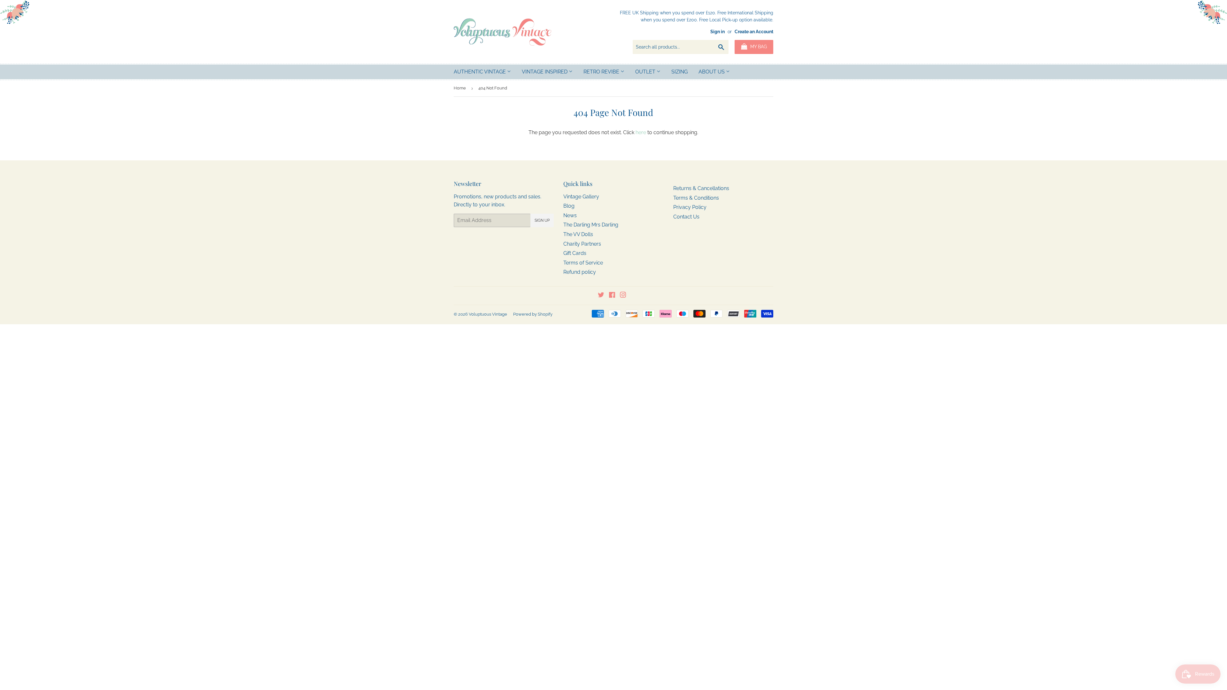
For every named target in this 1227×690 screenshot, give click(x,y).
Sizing (679, 72)
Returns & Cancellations (701, 188)
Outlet (646, 72)
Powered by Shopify (532, 314)
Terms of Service (583, 263)
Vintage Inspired (545, 72)
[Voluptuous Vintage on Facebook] (612, 296)
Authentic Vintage (480, 72)
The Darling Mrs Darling (590, 225)
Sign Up (542, 220)
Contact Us (686, 217)
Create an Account (754, 31)
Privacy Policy (689, 207)
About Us (712, 72)
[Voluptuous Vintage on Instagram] (623, 296)
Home (460, 88)
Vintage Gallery (581, 197)
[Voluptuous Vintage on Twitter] (601, 296)
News (570, 215)
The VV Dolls (578, 234)
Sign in (717, 31)
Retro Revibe (602, 72)
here (641, 132)
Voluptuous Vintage (488, 314)
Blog (569, 206)
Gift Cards (574, 253)
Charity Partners (582, 244)
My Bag (758, 46)
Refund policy (579, 272)
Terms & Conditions (696, 198)
